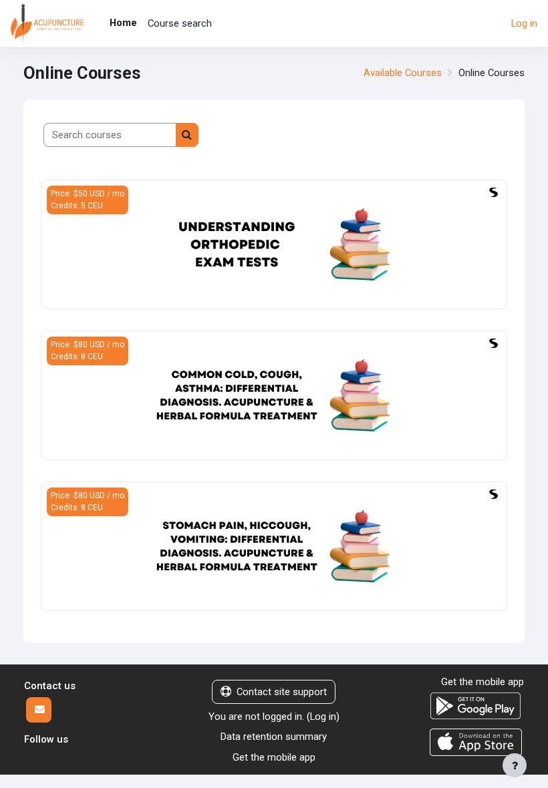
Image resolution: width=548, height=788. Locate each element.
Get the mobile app (274, 757)
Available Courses (403, 73)
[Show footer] (515, 765)
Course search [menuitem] (180, 23)
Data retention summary (274, 737)
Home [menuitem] (123, 23)
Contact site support (282, 692)
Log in (524, 23)
